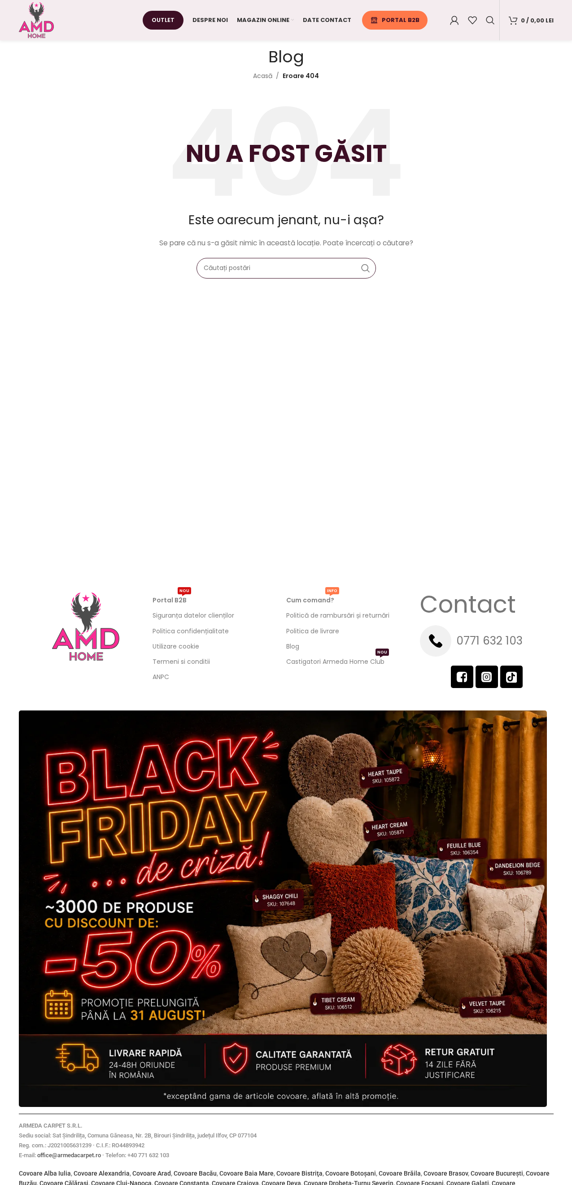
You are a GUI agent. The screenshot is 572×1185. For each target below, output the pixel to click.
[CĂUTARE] (365, 268)
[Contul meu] (454, 20)
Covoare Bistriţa (299, 1173)
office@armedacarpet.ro (69, 1155)
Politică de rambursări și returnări (337, 615)
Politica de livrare (312, 631)
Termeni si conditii (181, 661)
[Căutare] (490, 20)
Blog (292, 646)
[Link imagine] (283, 908)
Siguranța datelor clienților (193, 615)
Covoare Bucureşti (497, 1173)
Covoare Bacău (195, 1173)
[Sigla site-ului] (36, 19)
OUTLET (163, 20)
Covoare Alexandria (102, 1173)
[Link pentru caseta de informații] (487, 641)
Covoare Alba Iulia (45, 1173)
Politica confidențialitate (191, 631)
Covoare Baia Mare (246, 1173)
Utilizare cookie (176, 646)
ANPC (161, 676)
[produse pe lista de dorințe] (472, 20)
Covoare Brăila (400, 1173)
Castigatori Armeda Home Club (336, 660)
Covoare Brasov (446, 1173)
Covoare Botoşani (350, 1173)
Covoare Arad (151, 1173)
